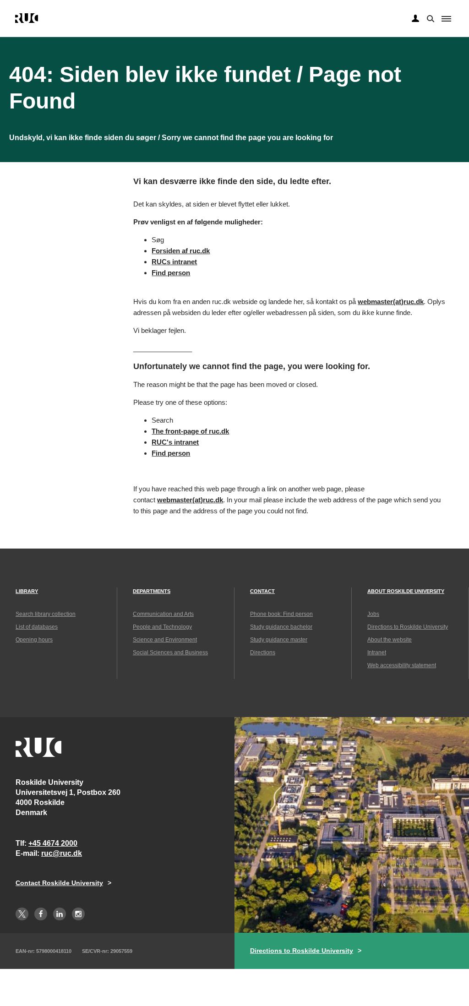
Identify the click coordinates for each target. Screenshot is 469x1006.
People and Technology (162, 627)
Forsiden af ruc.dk (181, 251)
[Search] (429, 18)
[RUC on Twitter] (22, 914)
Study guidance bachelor (281, 627)
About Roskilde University (405, 591)
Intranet (376, 652)
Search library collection (46, 614)
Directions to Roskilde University (407, 627)
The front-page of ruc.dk (190, 431)
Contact (262, 591)
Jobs (373, 614)
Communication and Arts (163, 614)
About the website (389, 639)
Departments (151, 591)
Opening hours (34, 639)
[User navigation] (415, 19)
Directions (262, 652)
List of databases (37, 627)
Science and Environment (165, 639)
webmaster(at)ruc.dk (391, 301)
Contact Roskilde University (59, 882)
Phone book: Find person (281, 614)
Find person (171, 273)
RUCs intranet (174, 262)
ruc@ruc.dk (61, 853)
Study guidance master (278, 639)
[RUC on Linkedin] (59, 914)
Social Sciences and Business (170, 652)
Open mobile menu (446, 19)
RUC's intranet (175, 442)
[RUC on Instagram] (78, 914)
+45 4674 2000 (52, 843)
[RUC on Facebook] (40, 914)
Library (27, 591)
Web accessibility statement (401, 665)
